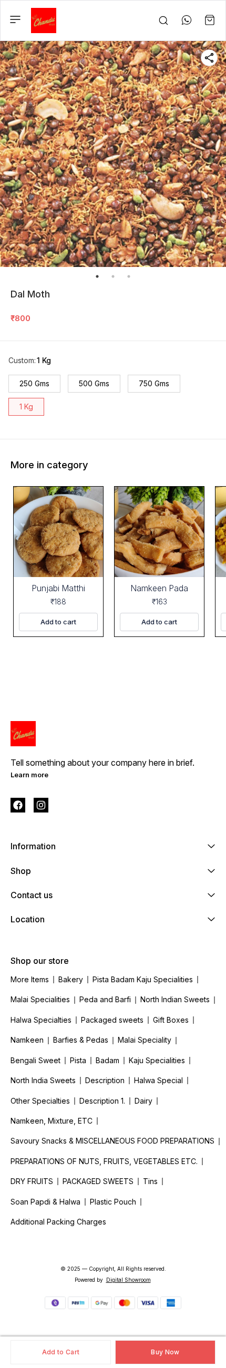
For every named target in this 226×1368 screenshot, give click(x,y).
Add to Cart (60, 1352)
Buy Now (165, 1352)
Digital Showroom (128, 1280)
